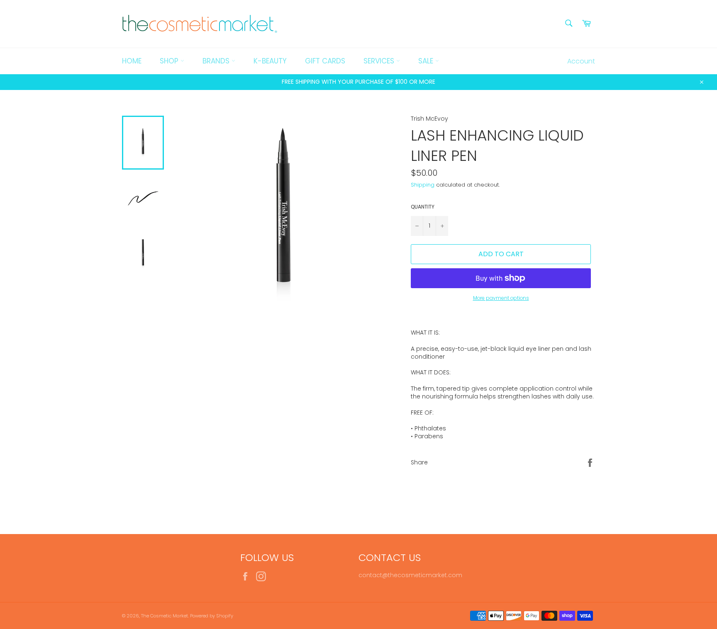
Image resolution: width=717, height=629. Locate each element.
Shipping (422, 185)
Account (581, 61)
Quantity (422, 207)
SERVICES (379, 61)
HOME (131, 61)
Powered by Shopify (211, 615)
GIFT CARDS (325, 61)
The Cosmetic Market (164, 615)
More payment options (501, 298)
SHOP (170, 61)
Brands (217, 61)
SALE (426, 61)
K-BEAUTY (270, 61)
